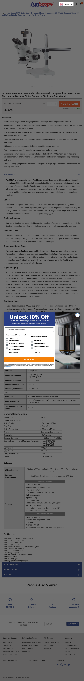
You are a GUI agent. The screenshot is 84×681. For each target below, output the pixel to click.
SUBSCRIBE (29, 359)
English (67, 4)
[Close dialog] (77, 315)
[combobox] (66, 4)
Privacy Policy (8, 366)
